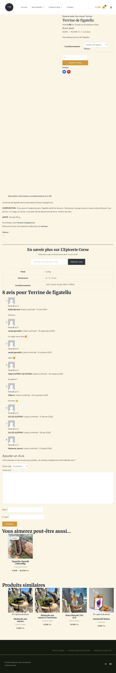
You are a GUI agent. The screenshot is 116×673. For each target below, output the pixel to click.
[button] (43, 7)
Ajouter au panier (75, 63)
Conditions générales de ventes (79, 650)
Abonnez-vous (76, 262)
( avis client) (68, 28)
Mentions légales (58, 650)
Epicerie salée (68, 16)
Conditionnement (72, 46)
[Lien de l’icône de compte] (111, 7)
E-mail (5, 517)
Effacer (87, 49)
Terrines (88, 16)
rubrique (44, 226)
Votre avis (7, 470)
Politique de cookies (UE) (102, 650)
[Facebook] (110, 664)
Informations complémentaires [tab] (31, 196)
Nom (5, 509)
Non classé (80, 16)
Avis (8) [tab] (48, 196)
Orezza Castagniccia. (26, 222)
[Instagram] (106, 664)
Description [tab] (13, 196)
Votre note (6, 466)
